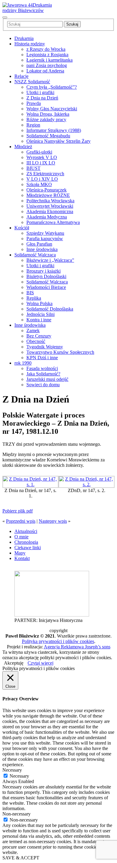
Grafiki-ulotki (39, 152)
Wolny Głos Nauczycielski (51, 108)
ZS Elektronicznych (45, 173)
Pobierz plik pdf (17, 510)
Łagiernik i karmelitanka (49, 60)
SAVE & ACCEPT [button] (20, 857)
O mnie (21, 536)
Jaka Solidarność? (43, 373)
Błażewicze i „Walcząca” (50, 260)
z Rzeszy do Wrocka (45, 49)
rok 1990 (23, 363)
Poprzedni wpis (20, 521)
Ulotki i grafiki (40, 92)
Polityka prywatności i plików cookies (58, 641)
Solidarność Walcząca (35, 254)
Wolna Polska (39, 303)
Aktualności (25, 531)
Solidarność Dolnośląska (49, 308)
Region (33, 124)
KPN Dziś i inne (42, 357)
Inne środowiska (42, 249)
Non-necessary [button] (16, 813)
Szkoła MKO (39, 184)
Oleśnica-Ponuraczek (46, 189)
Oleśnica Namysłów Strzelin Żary (58, 141)
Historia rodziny (29, 43)
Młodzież (23, 146)
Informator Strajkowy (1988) (53, 130)
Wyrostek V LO (41, 157)
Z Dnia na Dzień (42, 97)
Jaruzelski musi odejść (47, 379)
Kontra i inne (38, 319)
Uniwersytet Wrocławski (49, 206)
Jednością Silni (40, 314)
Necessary (19, 776)
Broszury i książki (43, 271)
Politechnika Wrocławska (50, 200)
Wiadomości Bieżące (46, 287)
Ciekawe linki (27, 547)
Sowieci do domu (43, 384)
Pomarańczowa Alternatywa (53, 222)
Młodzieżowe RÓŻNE (48, 195)
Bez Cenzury (38, 335)
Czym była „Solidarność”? (51, 87)
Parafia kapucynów (44, 238)
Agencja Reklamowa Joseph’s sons (77, 646)
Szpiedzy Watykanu (45, 233)
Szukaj (72, 24)
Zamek (33, 330)
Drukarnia (24, 38)
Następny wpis (53, 521)
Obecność (35, 341)
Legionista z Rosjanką (47, 54)
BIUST (33, 168)
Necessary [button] (12, 770)
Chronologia (26, 542)
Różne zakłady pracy (46, 119)
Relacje (21, 76)
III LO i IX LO (40, 162)
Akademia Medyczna (46, 216)
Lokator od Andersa (45, 70)
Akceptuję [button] (13, 663)
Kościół (21, 227)
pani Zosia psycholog (46, 65)
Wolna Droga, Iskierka (47, 114)
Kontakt (22, 558)
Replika (33, 298)
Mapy (20, 552)
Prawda (33, 103)
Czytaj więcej (40, 663)
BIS (30, 292)
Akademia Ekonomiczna (49, 211)
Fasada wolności (42, 368)
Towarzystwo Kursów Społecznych (60, 352)
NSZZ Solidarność (32, 81)
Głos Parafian (39, 243)
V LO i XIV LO (42, 179)
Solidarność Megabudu (48, 135)
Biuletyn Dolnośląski (46, 276)
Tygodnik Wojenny (44, 346)
